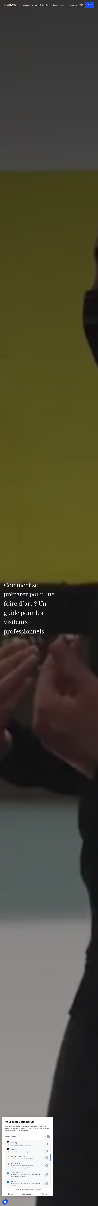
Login (81, 5)
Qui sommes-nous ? (58, 5)
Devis (90, 5)
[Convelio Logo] (10, 5)
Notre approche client (29, 5)
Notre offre (44, 5)
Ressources (73, 5)
